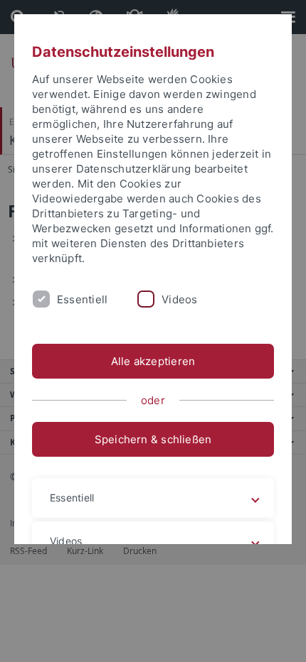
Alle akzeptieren (153, 361)
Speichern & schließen (153, 439)
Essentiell (82, 299)
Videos (179, 299)
